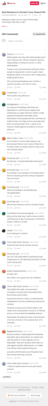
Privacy (35, 387)
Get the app (35, 395)
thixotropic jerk (13, 158)
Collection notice (24, 389)
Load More (7, 377)
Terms (41, 387)
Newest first (40, 34)
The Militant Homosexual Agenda (20, 213)
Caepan (10, 230)
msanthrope (12, 92)
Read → (5, 26)
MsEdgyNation (13, 104)
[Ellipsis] (45, 54)
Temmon (10, 54)
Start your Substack (18, 395)
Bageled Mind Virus (15, 331)
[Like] (29, 15)
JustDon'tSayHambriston (17, 271)
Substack (12, 401)
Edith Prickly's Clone (15, 138)
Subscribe (34, 3)
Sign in (43, 3)
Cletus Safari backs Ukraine (18, 242)
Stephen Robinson (9, 15)
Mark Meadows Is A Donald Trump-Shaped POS (23, 12)
